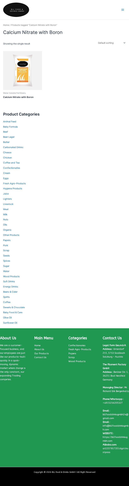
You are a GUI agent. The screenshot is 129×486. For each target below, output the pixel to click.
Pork (5, 245)
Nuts (5, 219)
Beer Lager (8, 137)
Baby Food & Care (12, 312)
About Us (39, 349)
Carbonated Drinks (13, 147)
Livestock (8, 204)
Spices (6, 260)
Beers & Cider (10, 291)
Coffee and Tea (11, 162)
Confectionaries (11, 168)
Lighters (7, 198)
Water (6, 271)
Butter (6, 142)
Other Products (11, 235)
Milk (5, 214)
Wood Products (11, 276)
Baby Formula (10, 126)
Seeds (6, 255)
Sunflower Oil (10, 322)
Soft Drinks (9, 281)
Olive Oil (7, 317)
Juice (6, 193)
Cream (6, 173)
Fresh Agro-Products (14, 183)
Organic (7, 229)
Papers (7, 240)
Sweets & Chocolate (14, 307)
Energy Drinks (10, 286)
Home (6, 25)
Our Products (41, 353)
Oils (5, 224)
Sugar (6, 266)
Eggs (6, 178)
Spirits (6, 297)
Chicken (7, 157)
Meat (5, 209)
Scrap (6, 250)
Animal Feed (9, 121)
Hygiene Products (12, 188)
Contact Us (40, 357)
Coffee (6, 302)
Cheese (7, 152)
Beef (5, 131)
